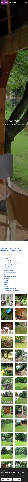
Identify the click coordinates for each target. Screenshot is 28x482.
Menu (26, 2)
